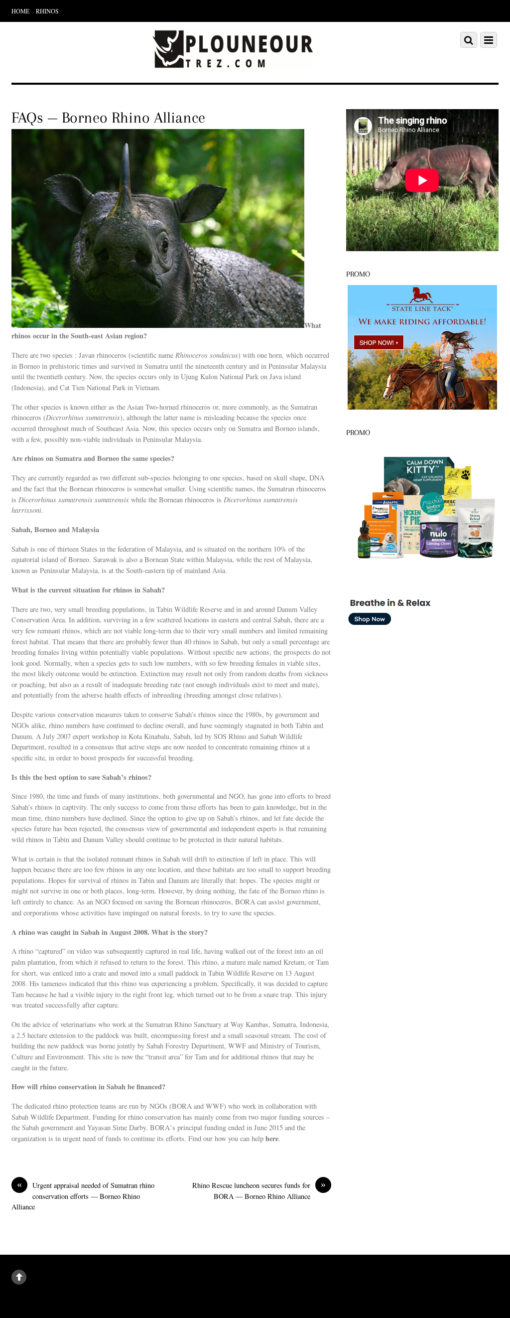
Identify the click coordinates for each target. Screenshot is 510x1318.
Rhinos (47, 11)
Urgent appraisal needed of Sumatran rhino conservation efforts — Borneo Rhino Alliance (82, 1195)
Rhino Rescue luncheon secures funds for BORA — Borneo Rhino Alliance (259, 1190)
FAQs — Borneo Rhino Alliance (108, 117)
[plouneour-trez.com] (232, 62)
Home (20, 11)
